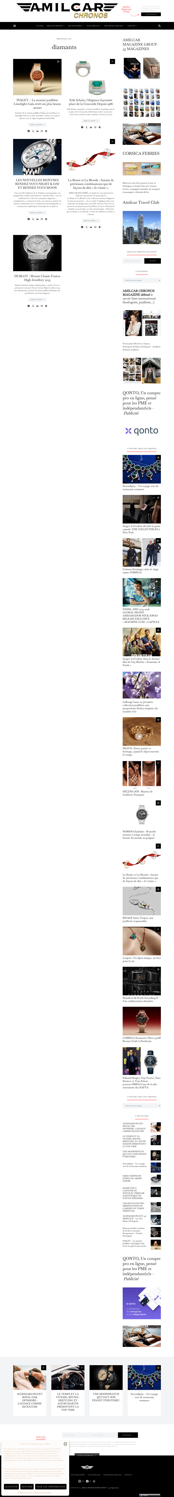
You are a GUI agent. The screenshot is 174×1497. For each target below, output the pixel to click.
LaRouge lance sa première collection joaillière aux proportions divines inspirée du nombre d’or (140, 706)
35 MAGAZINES (151, 14)
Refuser (27, 1486)
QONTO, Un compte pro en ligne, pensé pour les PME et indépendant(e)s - (141, 403)
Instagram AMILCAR (113, 26)
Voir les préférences (50, 1486)
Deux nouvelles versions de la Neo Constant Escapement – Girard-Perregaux (133, 1232)
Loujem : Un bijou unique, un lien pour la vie (142, 959)
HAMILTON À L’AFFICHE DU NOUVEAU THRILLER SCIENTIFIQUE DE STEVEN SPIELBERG (133, 1193)
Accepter (11, 1486)
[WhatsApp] (94, 1481)
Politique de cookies (25, 1492)
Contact (132, 26)
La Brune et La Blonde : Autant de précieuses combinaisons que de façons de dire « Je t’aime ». (91, 184)
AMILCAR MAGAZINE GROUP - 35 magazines (100, 1488)
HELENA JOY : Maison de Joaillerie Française (138, 793)
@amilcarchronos (86, 1455)
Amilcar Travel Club (141, 202)
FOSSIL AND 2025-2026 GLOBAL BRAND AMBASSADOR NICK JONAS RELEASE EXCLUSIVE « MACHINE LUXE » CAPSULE (141, 616)
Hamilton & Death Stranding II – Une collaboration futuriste (141, 999)
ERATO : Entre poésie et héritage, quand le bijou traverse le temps (141, 751)
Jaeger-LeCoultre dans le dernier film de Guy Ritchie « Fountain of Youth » (141, 662)
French (145, 1495)
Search (152, 261)
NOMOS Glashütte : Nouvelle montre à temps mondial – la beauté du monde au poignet (139, 834)
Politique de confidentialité (42, 1492)
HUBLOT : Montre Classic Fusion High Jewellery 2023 (37, 278)
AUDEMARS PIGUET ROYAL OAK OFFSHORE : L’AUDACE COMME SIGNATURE (134, 1127)
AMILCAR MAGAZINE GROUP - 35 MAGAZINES (141, 44)
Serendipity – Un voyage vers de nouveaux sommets (140, 487)
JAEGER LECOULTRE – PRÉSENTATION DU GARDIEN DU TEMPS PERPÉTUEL (134, 1207)
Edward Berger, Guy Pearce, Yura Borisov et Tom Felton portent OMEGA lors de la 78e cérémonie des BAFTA (141, 1082)
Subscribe (126, 1435)
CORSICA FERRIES (141, 153)
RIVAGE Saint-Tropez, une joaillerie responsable (138, 919)
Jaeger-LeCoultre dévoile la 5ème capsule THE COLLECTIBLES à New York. (141, 529)
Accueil (39, 26)
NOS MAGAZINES (75, 26)
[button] (65, 1444)
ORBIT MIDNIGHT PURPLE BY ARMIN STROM (132, 1178)
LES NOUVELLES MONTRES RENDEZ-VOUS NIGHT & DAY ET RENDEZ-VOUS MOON (37, 184)
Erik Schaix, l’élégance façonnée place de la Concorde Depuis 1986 (91, 102)
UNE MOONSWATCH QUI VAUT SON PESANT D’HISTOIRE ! (135, 1154)
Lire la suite (36, 124)
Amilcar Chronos (54, 26)
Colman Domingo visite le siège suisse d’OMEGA (141, 571)
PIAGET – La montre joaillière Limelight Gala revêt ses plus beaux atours (37, 104)
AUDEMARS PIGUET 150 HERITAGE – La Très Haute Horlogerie (134, 1218)
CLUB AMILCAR (93, 26)
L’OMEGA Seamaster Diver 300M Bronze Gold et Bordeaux (142, 1039)
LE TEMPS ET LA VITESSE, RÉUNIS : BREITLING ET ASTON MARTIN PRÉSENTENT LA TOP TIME (134, 1141)
